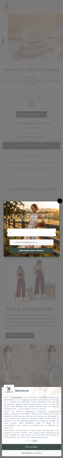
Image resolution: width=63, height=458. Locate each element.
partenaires (17, 397)
